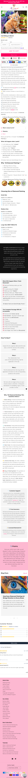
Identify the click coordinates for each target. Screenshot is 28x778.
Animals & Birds (6, 728)
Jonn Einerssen (6, 713)
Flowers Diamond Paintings (9, 737)
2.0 (15, 87)
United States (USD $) (13, 767)
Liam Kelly (5, 715)
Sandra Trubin (6, 711)
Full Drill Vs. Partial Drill (8, 750)
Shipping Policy (6, 682)
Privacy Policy (6, 687)
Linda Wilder (6, 709)
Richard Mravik (6, 716)
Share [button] (4, 134)
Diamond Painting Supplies (9, 726)
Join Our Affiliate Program (9, 694)
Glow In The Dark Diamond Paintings (12, 733)
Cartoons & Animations (8, 731)
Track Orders (6, 686)
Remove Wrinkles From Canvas (10, 753)
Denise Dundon (6, 703)
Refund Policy (6, 684)
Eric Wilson (5, 704)
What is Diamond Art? (8, 746)
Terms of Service (7, 689)
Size (2, 41)
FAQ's (4, 691)
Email (12, 109)
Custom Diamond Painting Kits (10, 724)
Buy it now (14, 55)
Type (11, 41)
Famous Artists (6, 730)
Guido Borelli (6, 706)
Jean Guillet (5, 708)
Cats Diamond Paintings (8, 735)
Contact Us (15, 500)
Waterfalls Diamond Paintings (10, 738)
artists (5, 533)
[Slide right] (17, 618)
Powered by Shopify (19, 777)
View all (25, 573)
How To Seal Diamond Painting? (10, 752)
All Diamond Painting (12, 777)
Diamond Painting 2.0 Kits (9, 748)
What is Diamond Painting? (9, 745)
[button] (1, 7)
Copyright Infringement (8, 693)
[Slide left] (10, 618)
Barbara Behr (6, 701)
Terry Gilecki (6, 718)
